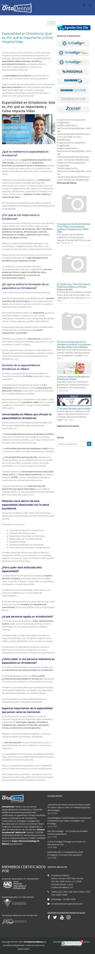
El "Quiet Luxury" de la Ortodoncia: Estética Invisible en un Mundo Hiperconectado (74, 287)
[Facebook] (50, 917)
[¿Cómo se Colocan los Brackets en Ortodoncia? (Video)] (74, 368)
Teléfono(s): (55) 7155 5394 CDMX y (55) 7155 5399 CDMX (70, 893)
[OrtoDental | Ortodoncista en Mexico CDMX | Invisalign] (20, 7)
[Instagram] (70, 917)
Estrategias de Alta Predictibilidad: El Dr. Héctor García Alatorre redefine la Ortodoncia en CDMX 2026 (73, 228)
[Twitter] (56, 917)
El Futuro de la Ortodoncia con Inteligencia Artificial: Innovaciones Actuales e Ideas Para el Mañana (74, 344)
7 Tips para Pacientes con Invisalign (74, 408)
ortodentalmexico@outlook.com (67, 903)
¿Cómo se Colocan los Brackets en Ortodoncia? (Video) (73, 377)
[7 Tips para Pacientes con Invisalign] (74, 400)
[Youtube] (63, 917)
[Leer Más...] (66, 243)
